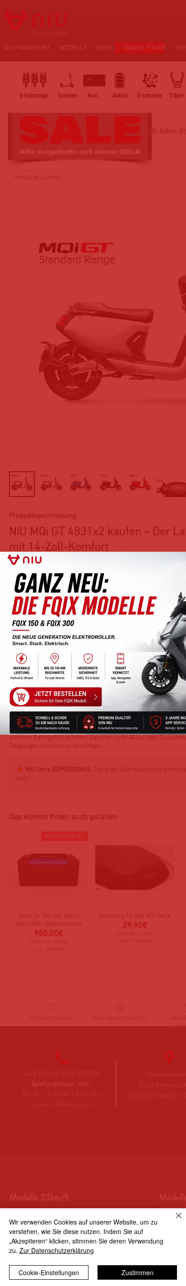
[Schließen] (173, 1221)
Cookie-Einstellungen (49, 1272)
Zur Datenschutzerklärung (56, 1250)
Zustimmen (137, 1272)
